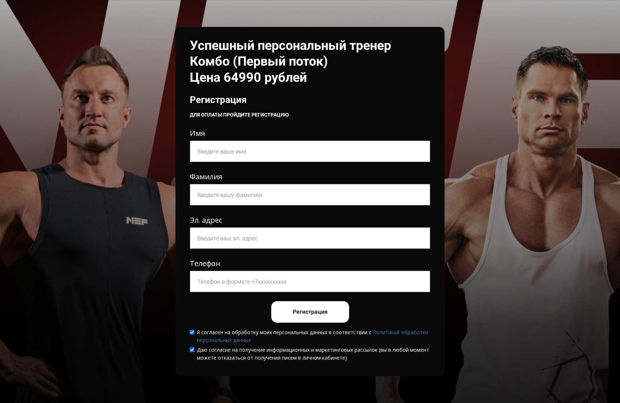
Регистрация (310, 311)
